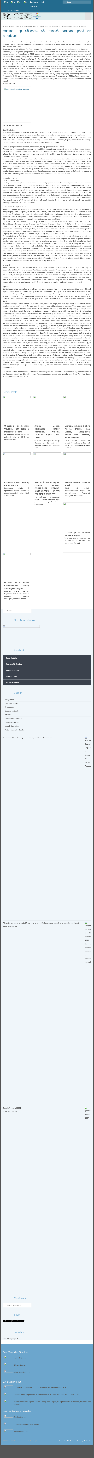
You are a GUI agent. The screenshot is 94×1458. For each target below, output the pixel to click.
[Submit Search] (64, 2)
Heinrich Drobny (20, 1358)
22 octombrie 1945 (21, 1431)
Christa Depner (20, 1365)
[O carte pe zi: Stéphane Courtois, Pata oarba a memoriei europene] (17, 409)
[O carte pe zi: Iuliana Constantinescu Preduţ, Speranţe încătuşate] (17, 566)
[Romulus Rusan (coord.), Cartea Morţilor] (17, 466)
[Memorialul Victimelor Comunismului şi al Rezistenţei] (35, 16)
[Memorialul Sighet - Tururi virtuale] (21, 634)
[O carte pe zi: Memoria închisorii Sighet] (77, 516)
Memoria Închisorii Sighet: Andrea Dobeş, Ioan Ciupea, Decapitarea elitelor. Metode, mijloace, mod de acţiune (52, 1403)
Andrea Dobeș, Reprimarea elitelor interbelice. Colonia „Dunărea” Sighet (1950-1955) (47, 1395)
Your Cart (12, 10)
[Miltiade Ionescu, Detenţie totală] (77, 466)
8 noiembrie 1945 (21, 1417)
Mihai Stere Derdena (22, 1372)
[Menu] (88, 16)
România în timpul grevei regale (26, 1424)
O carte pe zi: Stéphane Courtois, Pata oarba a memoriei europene (40, 1387)
